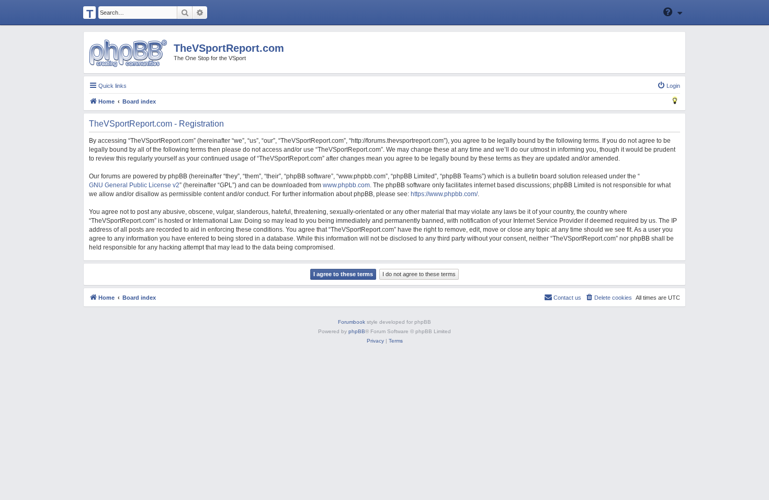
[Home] (128, 53)
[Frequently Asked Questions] (668, 12)
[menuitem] (668, 85)
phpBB (356, 331)
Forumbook (351, 322)
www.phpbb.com (346, 185)
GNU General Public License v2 (134, 185)
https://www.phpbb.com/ (444, 194)
